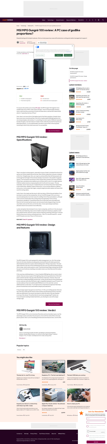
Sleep (43, 20)
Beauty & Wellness (71, 20)
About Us (54, 433)
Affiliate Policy (61, 433)
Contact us (19, 433)
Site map (26, 433)
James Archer (22, 43)
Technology (51, 20)
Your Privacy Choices (44, 433)
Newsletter (81, 20)
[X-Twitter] (92, 19)
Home (18, 25)
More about (22, 338)
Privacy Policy (33, 433)
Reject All (59, 55)
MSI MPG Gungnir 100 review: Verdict (78, 80)
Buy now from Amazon (54, 130)
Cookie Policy (68, 51)
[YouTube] (98, 19)
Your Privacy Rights (40, 55)
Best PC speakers (28, 219)
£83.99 (26, 88)
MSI (24, 349)
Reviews (19, 349)
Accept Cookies (68, 55)
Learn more (24, 53)
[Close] (72, 45)
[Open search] (103, 19)
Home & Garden (60, 20)
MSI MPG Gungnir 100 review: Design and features (78, 77)
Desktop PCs (30, 25)
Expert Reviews (6, 20)
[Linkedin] (89, 19)
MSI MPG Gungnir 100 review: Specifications (77, 72)
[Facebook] (86, 19)
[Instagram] (95, 19)
